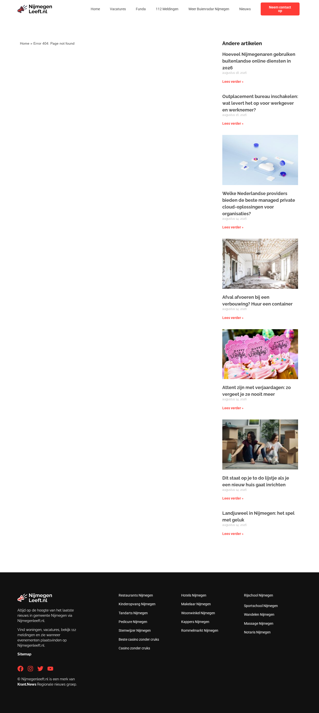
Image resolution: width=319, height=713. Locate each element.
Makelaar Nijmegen (196, 604)
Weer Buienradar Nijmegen (208, 9)
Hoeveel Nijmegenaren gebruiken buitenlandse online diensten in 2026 (258, 61)
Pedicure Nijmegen (133, 622)
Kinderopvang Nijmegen (137, 604)
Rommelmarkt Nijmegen (199, 630)
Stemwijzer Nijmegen (135, 630)
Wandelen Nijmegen (259, 614)
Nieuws (245, 9)
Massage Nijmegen (258, 623)
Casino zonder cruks (134, 648)
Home (95, 9)
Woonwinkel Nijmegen (198, 613)
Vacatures (118, 9)
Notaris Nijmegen (257, 632)
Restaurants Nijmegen (136, 595)
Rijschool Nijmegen (258, 595)
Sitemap (24, 654)
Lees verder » (232, 82)
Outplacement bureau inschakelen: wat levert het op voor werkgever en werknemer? (260, 103)
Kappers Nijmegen (195, 622)
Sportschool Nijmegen (261, 606)
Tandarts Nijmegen (133, 613)
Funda (141, 9)
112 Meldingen (167, 9)
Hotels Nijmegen (193, 595)
